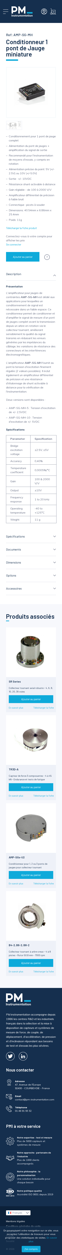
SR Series (15, 681)
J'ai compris (31, 1249)
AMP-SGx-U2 (17, 857)
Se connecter (13, 244)
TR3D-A (13, 769)
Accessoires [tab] (14, 588)
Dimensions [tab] (13, 562)
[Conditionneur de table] (14, 125)
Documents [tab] (13, 549)
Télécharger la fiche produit (21, 228)
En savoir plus (16, 707)
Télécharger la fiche (43, 707)
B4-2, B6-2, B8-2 (19, 945)
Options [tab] (11, 575)
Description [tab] (13, 274)
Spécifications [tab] (15, 536)
